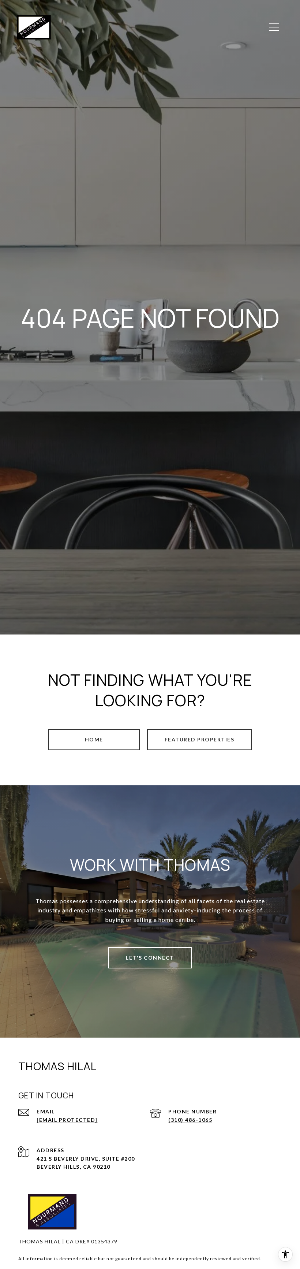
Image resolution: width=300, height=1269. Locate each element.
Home (94, 739)
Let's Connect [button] (150, 957)
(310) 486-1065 (190, 1120)
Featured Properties (200, 739)
